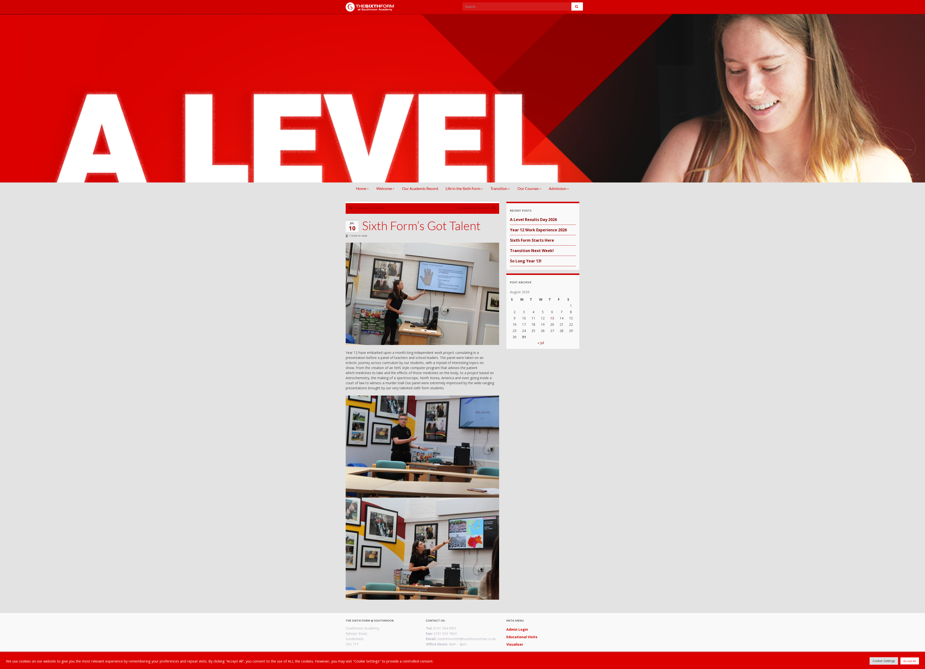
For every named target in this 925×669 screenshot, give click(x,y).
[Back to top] (914, 658)
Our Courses (528, 188)
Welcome (384, 188)
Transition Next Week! (532, 250)
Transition (499, 188)
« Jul (541, 342)
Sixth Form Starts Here (532, 240)
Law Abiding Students (473, 208)
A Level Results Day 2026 (533, 219)
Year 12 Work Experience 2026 (538, 230)
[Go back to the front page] (462, 98)
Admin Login (517, 629)
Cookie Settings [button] (883, 661)
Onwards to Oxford (369, 208)
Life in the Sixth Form (463, 188)
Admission (558, 188)
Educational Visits (521, 637)
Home (361, 188)
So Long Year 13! (526, 261)
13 (552, 318)
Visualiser (514, 644)
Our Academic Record (420, 188)
